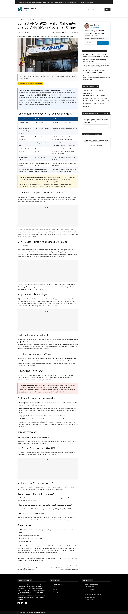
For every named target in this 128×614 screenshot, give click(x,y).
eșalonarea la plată (47, 424)
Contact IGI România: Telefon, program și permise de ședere (94, 60)
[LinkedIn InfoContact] (19, 603)
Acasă (19, 19)
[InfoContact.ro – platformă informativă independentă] (28, 11)
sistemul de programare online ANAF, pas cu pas (42, 306)
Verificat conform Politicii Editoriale (94, 38)
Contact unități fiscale (59, 344)
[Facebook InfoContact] (22, 603)
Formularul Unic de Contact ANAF (29, 535)
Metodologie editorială (96, 145)
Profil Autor (90, 43)
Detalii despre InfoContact (86, 2)
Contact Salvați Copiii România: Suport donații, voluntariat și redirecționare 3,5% (96, 66)
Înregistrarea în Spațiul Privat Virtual (30, 538)
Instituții (23, 19)
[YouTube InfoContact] (26, 603)
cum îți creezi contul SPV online (33, 289)
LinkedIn (103, 43)
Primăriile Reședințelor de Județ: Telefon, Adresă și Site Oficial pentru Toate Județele (95, 55)
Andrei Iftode (26, 32)
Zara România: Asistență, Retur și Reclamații (96, 101)
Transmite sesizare (96, 126)
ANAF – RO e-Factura (25, 541)
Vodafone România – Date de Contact (94, 95)
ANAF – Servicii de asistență (28, 530)
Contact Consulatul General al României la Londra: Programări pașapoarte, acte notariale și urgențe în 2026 (96, 77)
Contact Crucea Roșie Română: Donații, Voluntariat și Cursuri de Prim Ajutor (94, 71)
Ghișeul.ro (61, 375)
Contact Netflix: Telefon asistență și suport (95, 98)
